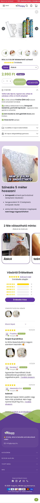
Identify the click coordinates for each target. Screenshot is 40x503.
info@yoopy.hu (12, 443)
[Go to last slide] (3, 28)
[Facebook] (13, 481)
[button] (5, 5)
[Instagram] (16, 481)
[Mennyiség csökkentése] (4, 81)
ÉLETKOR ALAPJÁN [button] (8, 458)
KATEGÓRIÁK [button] (6, 453)
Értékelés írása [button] (20, 299)
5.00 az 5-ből (25, 277)
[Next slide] (36, 28)
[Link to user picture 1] (10, 353)
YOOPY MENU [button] (6, 464)
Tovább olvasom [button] (28, 377)
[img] (10, 330)
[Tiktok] (20, 481)
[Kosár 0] (36, 5)
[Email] (23, 481)
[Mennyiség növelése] (10, 81)
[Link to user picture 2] (22, 353)
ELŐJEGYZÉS (33, 82)
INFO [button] (3, 470)
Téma (5, 67)
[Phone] (27, 481)
